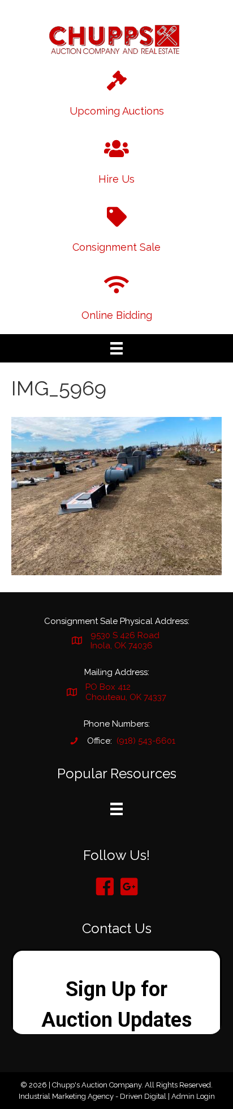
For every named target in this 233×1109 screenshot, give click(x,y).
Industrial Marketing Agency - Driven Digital (92, 1096)
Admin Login (193, 1096)
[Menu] (116, 348)
